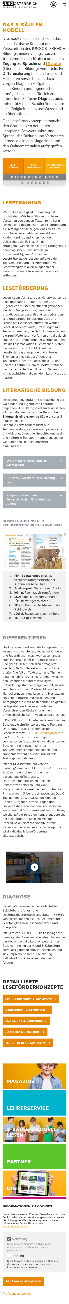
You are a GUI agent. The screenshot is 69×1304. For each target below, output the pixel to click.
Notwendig (20, 1239)
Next (65, 534)
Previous (58, 534)
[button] (34, 867)
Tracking (18, 1255)
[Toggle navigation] (64, 4)
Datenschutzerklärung (15, 1226)
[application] (34, 867)
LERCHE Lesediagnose (42, 733)
